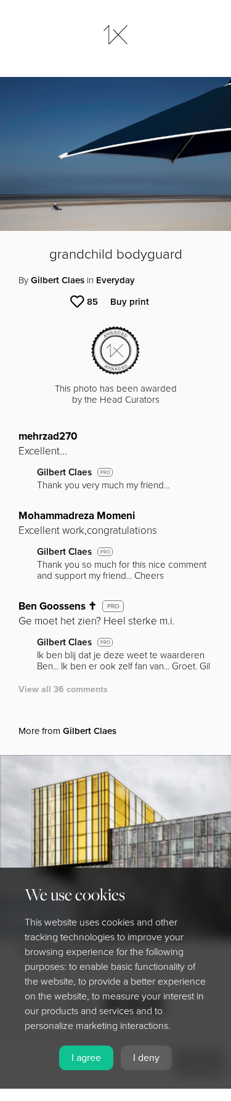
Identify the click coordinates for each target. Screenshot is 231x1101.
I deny (146, 1058)
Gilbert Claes (57, 280)
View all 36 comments (63, 689)
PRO (105, 472)
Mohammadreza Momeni (76, 515)
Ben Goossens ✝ (57, 606)
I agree (86, 1058)
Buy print (129, 301)
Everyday (115, 280)
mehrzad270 (48, 436)
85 (92, 301)
